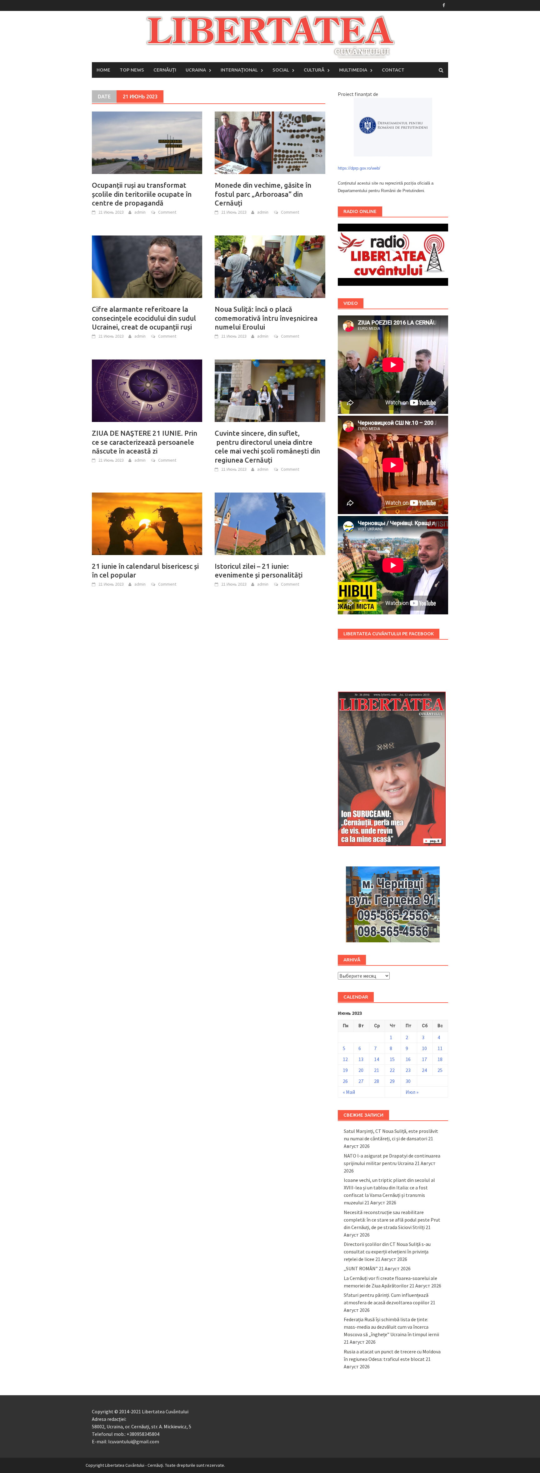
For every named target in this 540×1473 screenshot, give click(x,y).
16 (408, 1059)
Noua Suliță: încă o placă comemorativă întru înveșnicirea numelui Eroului (266, 318)
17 (424, 1059)
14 (376, 1059)
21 (376, 1070)
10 (424, 1048)
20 (360, 1070)
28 (376, 1081)
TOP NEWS (132, 69)
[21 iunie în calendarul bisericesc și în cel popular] (147, 523)
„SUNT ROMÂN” (361, 1268)
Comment (167, 212)
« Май (349, 1092)
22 (392, 1070)
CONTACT (393, 69)
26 (345, 1081)
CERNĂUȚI (164, 69)
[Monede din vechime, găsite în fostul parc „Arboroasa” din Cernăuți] (270, 142)
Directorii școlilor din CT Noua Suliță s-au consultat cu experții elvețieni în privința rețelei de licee (387, 1251)
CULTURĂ (314, 69)
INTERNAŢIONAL (239, 69)
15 (392, 1059)
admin (140, 212)
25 (440, 1070)
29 (392, 1081)
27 (360, 1081)
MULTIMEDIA (353, 69)
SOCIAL (280, 69)
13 (360, 1059)
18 (440, 1059)
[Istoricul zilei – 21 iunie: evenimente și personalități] (270, 523)
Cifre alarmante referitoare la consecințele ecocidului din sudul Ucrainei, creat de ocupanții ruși (144, 318)
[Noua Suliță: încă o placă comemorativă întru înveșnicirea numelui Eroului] (270, 266)
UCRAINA (196, 69)
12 (345, 1059)
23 (408, 1070)
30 (408, 1081)
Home (103, 69)
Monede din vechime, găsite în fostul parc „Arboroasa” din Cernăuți (263, 194)
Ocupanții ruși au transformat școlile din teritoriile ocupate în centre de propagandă (142, 194)
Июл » (412, 1092)
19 (345, 1070)
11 (440, 1048)
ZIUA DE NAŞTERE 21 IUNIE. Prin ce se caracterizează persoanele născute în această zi (144, 442)
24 (424, 1070)
